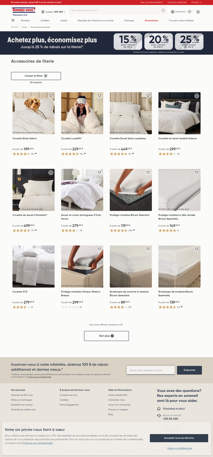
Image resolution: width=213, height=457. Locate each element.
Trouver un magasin (118, 410)
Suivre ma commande (119, 405)
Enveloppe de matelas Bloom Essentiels (175, 294)
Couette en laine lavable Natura (177, 138)
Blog (110, 414)
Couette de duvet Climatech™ (30, 215)
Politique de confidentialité (39, 377)
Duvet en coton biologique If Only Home (81, 217)
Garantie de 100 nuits (22, 395)
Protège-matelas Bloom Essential (129, 215)
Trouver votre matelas (181, 20)
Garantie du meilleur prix (23, 410)
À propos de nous (68, 395)
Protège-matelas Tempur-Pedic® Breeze (81, 294)
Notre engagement (69, 405)
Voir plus (104, 336)
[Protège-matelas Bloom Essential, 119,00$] (131, 190)
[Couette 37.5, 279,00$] (33, 266)
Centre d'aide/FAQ (117, 395)
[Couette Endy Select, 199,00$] (33, 113)
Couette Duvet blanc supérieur (128, 138)
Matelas (25, 20)
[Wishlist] (189, 12)
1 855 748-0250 (170, 419)
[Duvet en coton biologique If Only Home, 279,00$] (82, 190)
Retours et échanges (21, 400)
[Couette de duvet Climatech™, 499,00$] (33, 190)
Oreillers (45, 20)
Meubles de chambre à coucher (95, 20)
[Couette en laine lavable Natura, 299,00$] (179, 113)
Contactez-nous (116, 400)
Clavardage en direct (174, 408)
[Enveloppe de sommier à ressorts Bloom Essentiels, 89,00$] (131, 266)
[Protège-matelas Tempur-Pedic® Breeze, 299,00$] (82, 266)
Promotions (151, 20)
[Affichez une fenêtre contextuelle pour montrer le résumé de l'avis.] (35, 153)
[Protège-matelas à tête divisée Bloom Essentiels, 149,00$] (179, 190)
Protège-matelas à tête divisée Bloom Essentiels (176, 217)
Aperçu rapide (33, 131)
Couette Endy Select (24, 138)
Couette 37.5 (19, 292)
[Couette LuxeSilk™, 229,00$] (82, 113)
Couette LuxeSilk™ (71, 138)
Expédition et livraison (22, 405)
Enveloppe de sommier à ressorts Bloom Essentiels (129, 294)
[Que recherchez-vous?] (163, 10)
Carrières (64, 400)
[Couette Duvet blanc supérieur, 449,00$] (131, 113)
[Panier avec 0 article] (198, 12)
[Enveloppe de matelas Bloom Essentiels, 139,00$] (179, 266)
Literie (63, 20)
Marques (129, 20)
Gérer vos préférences (179, 448)
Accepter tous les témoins (179, 438)
